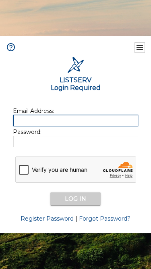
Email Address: (33, 111)
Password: (27, 132)
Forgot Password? (104, 218)
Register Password (47, 218)
